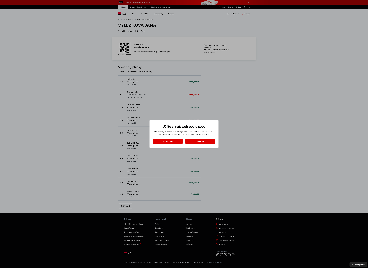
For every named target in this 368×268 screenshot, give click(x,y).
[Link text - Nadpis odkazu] (128, 253)
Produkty (144, 14)
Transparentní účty (128, 19)
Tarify (134, 14)
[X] (229, 254)
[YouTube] (233, 254)
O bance (171, 14)
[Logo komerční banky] (122, 13)
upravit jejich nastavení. (201, 134)
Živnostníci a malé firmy (138, 7)
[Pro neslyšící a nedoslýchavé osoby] (244, 7)
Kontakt (230, 7)
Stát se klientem (233, 14)
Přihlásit (247, 14)
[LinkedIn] (225, 254)
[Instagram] (221, 254)
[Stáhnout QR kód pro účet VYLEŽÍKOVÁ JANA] (124, 49)
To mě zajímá (145, 2)
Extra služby (158, 14)
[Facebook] (217, 254)
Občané (123, 7)
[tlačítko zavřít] (248, 2)
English (238, 7)
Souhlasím (200, 141)
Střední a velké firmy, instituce (161, 7)
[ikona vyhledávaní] (249, 7)
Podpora (222, 7)
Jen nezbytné (168, 141)
